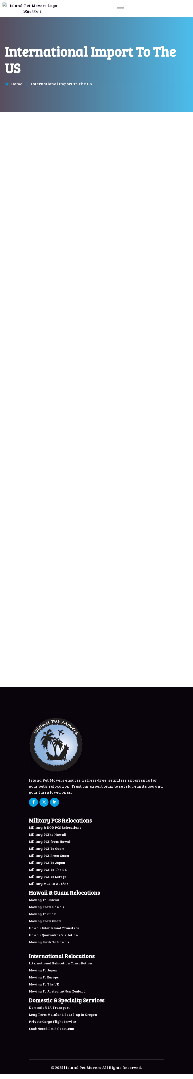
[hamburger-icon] (120, 8)
